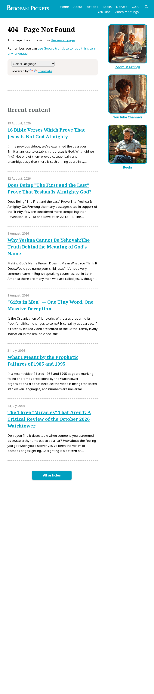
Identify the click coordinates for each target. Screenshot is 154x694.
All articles (52, 475)
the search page (63, 40)
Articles (92, 7)
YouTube (104, 12)
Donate (121, 7)
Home (64, 7)
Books (107, 7)
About (77, 7)
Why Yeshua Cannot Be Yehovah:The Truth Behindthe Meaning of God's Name (49, 247)
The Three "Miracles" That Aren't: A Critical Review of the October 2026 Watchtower (49, 419)
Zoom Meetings (127, 12)
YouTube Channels (127, 117)
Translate (45, 71)
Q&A (135, 7)
